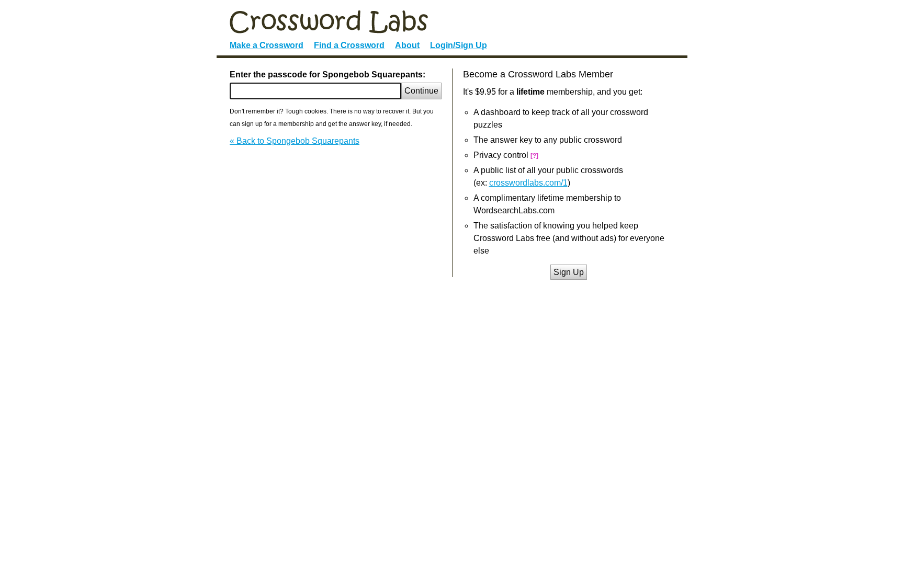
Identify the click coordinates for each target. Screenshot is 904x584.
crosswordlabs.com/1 (528, 182)
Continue (421, 90)
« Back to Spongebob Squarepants (294, 140)
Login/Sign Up (458, 45)
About (407, 45)
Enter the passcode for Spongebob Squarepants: (327, 74)
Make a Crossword (266, 45)
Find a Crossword (349, 45)
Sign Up (568, 272)
